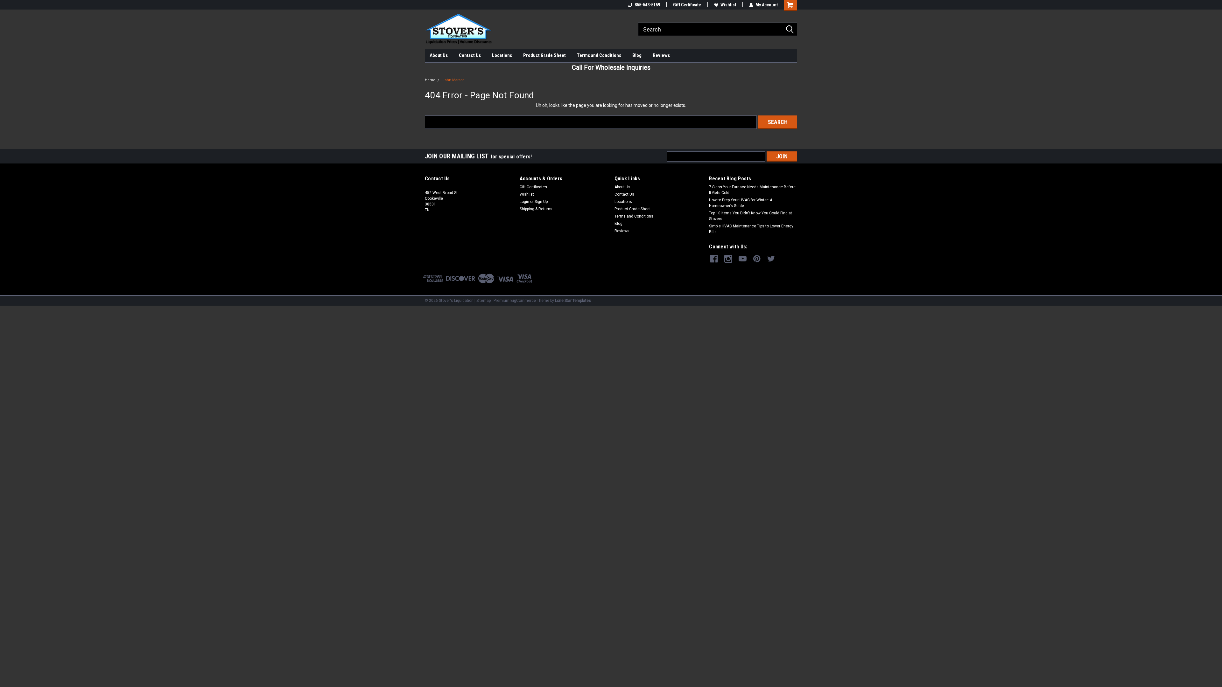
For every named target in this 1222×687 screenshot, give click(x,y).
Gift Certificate (687, 4)
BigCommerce (523, 300)
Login (524, 201)
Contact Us (470, 55)
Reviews (661, 55)
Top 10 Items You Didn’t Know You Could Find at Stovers (750, 216)
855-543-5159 (647, 4)
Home (430, 80)
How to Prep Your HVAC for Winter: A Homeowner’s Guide (740, 203)
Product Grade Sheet (544, 55)
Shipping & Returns (536, 209)
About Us (439, 55)
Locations (502, 55)
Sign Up (541, 201)
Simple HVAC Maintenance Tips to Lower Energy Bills (751, 229)
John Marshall (454, 80)
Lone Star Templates (573, 300)
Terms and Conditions (599, 55)
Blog (637, 55)
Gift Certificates (533, 187)
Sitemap (483, 300)
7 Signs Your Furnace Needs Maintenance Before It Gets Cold (752, 190)
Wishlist (728, 4)
